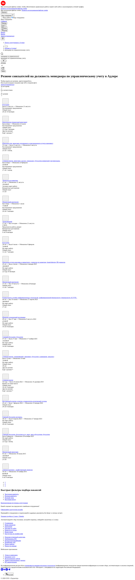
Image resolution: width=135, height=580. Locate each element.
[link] (4, 28)
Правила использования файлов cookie (35, 10)
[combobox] (10, 56)
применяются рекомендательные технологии (40, 565)
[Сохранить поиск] (3, 68)
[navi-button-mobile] (3, 38)
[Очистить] (3, 60)
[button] (3, 32)
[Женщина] (5, 101)
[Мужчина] (5, 198)
